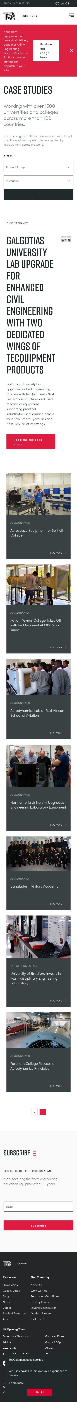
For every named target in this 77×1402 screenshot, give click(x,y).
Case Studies (11, 1290)
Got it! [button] (40, 1392)
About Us (36, 1285)
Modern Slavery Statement (41, 1316)
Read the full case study (28, 442)
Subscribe (38, 1225)
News (6, 1302)
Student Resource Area (14, 1316)
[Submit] (38, 194)
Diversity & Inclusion (44, 1308)
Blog (6, 1296)
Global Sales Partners (16, 3)
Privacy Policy (40, 1302)
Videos (7, 1308)
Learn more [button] (16, 1383)
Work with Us (39, 1290)
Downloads (10, 1285)
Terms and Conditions (45, 1296)
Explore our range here (46, 50)
